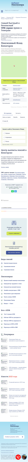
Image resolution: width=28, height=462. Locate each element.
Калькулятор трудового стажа (13, 283)
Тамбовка (3, 178)
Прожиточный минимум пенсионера (14, 280)
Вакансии (22, 117)
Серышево (19, 174)
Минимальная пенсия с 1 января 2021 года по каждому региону (17, 361)
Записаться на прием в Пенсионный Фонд (14, 81)
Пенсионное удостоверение (12, 293)
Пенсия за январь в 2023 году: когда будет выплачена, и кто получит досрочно (16, 404)
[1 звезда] (8, 187)
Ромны (5, 174)
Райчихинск (10, 179)
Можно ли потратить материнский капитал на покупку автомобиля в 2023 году (17, 397)
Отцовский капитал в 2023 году (17, 382)
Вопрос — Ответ (8, 303)
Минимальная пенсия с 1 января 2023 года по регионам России (17, 389)
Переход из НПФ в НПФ (11, 324)
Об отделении (7, 113)
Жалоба (15, 117)
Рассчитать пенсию (14, 252)
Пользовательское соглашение (7, 452)
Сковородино (11, 174)
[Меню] (2, 11)
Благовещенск (5, 176)
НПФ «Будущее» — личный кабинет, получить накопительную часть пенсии (18, 369)
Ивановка (12, 176)
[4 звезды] (11, 188)
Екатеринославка (19, 172)
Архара (15, 178)
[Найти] (26, 11)
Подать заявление (14, 233)
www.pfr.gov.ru (16, 99)
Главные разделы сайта (12, 436)
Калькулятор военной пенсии (12, 287)
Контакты (18, 113)
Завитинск (10, 178)
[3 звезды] (19, 187)
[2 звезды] (14, 187)
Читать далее (5, 167)
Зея (2, 174)
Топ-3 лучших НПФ (9, 314)
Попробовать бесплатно (6, 40)
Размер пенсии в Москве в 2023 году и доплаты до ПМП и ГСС (17, 411)
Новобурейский (22, 178)
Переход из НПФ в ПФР (11, 327)
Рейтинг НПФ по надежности (12, 321)
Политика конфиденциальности (7, 450)
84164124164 (16, 85)
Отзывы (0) (5, 121)
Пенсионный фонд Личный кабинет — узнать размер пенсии (17, 347)
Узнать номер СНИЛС (10, 297)
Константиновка (19, 176)
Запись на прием (7, 117)
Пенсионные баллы (9, 300)
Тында (24, 174)
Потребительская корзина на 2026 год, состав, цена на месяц (17, 354)
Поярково (4, 179)
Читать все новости (14, 416)
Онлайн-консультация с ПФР (12, 290)
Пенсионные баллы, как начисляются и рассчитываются (16, 340)
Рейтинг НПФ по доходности (12, 317)
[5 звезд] (16, 188)
